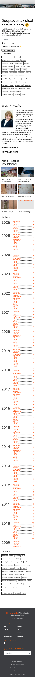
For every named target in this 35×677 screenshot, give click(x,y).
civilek (23, 57)
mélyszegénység (22, 82)
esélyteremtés (18, 63)
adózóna (20, 629)
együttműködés (15, 60)
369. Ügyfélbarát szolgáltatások (7, 180)
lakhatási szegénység (7, 79)
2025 (5, 236)
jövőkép (17, 69)
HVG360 (19, 626)
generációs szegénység (7, 66)
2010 (5, 523)
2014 (5, 447)
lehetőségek (17, 79)
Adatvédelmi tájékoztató (17, 664)
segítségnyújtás (19, 85)
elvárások (23, 60)
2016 (5, 408)
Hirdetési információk (17, 661)
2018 (5, 370)
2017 (5, 389)
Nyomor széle (12, 613)
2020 (5, 332)
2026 (5, 222)
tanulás (28, 88)
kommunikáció (13, 72)
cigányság (17, 57)
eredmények (5, 63)
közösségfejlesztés (19, 75)
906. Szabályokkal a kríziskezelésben (25, 180)
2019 (5, 351)
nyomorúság (5, 85)
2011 (5, 504)
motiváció (24, 79)
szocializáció (22, 88)
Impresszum (17, 671)
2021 (5, 312)
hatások (23, 66)
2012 (5, 485)
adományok (5, 57)
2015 (5, 428)
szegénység (14, 88)
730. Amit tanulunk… (25, 197)
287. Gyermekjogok (24, 212)
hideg (28, 66)
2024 (5, 255)
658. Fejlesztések (7, 197)
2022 (5, 293)
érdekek (24, 94)
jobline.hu (6, 629)
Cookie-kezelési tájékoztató (17, 668)
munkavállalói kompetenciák (9, 82)
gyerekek (17, 66)
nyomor (29, 82)
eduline (5, 633)
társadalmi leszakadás (15, 91)
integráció (11, 69)
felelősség (26, 63)
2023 (5, 274)
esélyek (12, 63)
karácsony (23, 69)
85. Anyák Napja (7, 212)
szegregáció (28, 85)
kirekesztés (5, 72)
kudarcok (28, 72)
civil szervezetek (6, 60)
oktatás (12, 85)
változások (17, 94)
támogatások (5, 91)
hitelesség (4, 69)
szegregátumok (6, 88)
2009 (5, 543)
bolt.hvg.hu (20, 636)
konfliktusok (21, 72)
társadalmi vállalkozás (7, 94)
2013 (5, 466)
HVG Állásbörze (8, 636)
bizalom (11, 57)
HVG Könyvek (21, 633)
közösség (11, 75)
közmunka (4, 75)
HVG (5, 626)
